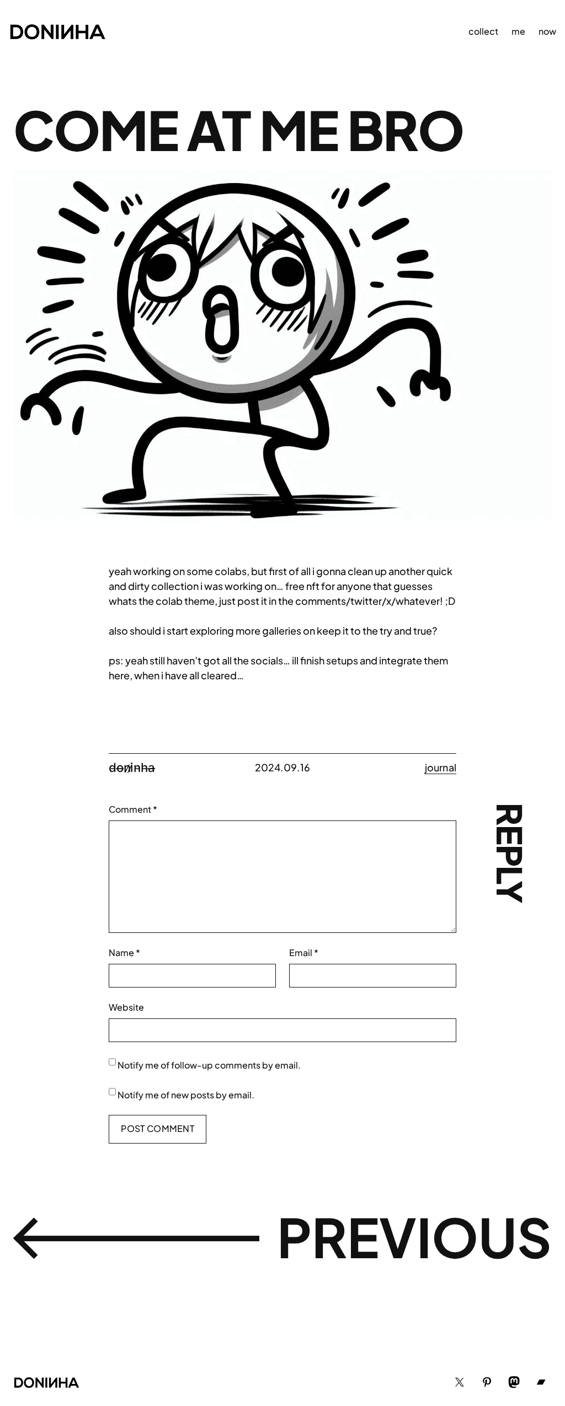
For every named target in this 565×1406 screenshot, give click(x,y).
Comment (133, 809)
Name (124, 952)
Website (126, 1007)
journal (440, 767)
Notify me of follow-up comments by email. (209, 1065)
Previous (414, 1236)
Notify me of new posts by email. (186, 1095)
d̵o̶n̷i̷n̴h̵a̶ (131, 767)
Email (303, 952)
